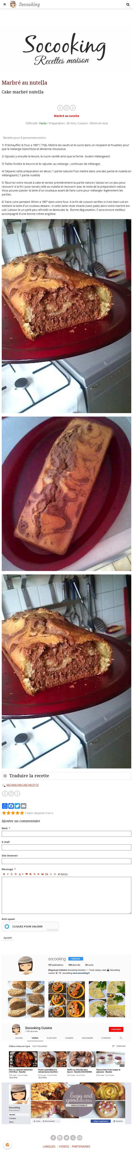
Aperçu (64, 874)
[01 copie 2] (53, 1137)
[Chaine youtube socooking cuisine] (66, 1050)
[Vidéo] (47, 874)
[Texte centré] (30, 874)
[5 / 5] (22, 813)
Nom (5, 828)
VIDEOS (63, 1146)
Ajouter (8, 937)
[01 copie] (73, 1137)
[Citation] (26, 874)
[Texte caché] (38, 874)
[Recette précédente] (60, 107)
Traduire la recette (28, 775)
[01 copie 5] (66, 1137)
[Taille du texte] (16, 874)
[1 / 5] (4, 813)
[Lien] (34, 874)
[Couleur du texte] (21, 874)
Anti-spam (8, 919)
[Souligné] (12, 874)
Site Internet (10, 855)
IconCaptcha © (52, 930)
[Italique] (8, 874)
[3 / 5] (13, 813)
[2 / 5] (8, 813)
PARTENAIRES (81, 1146)
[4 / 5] (17, 813)
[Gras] (4, 874)
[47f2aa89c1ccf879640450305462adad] (4, 785)
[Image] (42, 874)
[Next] (73, 107)
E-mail (6, 842)
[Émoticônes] (55, 874)
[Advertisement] (63, 16)
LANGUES (49, 1146)
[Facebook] (66, 1103)
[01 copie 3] (60, 1137)
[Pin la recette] (67, 107)
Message (7, 869)
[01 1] (79, 1137)
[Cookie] (7, 1145)
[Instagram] (66, 986)
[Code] (51, 874)
